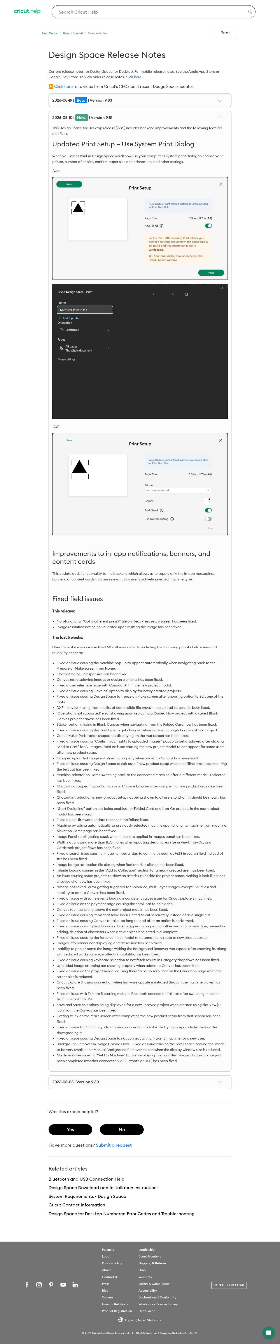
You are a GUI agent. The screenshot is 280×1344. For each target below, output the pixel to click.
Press (105, 1284)
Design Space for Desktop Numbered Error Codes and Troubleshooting (122, 1213)
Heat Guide (146, 1311)
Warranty (145, 1277)
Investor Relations (115, 1304)
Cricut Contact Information (77, 1205)
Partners (108, 1250)
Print (225, 32)
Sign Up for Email (229, 1285)
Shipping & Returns (152, 1263)
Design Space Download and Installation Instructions (104, 1187)
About (106, 1270)
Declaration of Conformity (157, 1297)
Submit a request (114, 1145)
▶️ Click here (61, 86)
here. (138, 77)
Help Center (50, 33)
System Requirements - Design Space (87, 1196)
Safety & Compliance (154, 1284)
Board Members (149, 1256)
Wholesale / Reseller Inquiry (158, 1304)
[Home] (27, 12)
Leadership (146, 1250)
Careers (107, 1297)
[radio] (70, 1129)
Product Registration (117, 1311)
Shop (142, 1270)
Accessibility (147, 1291)
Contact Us (110, 1277)
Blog (105, 1291)
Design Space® (73, 33)
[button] (268, 1332)
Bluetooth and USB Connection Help (86, 1179)
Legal (106, 1256)
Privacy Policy (112, 1263)
